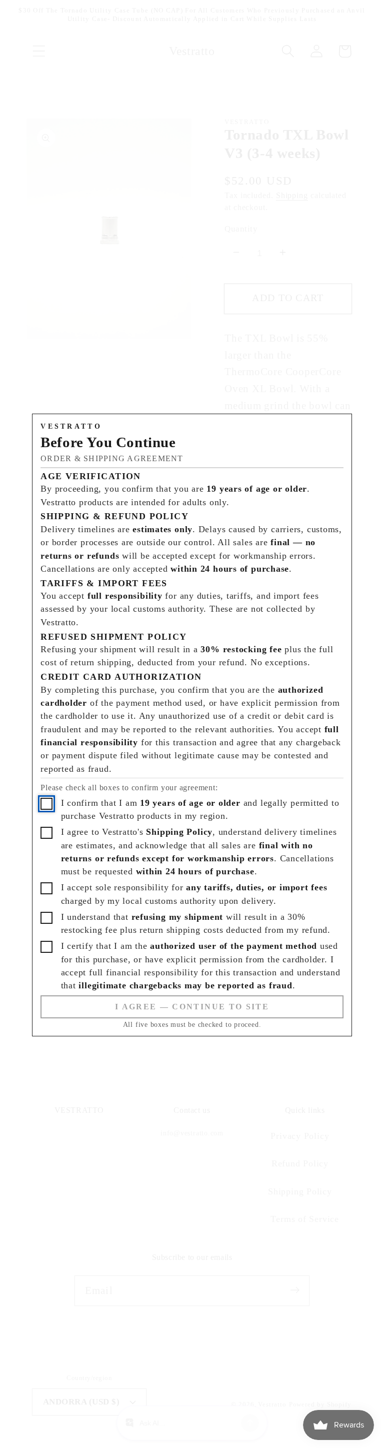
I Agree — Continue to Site (192, 1006)
